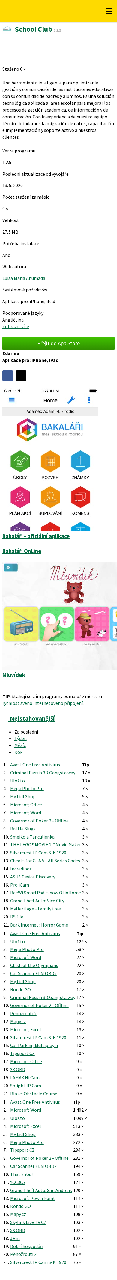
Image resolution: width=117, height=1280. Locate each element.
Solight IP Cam (25, 1085)
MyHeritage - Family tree (35, 909)
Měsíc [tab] (20, 745)
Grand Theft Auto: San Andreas (41, 1190)
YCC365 (17, 1182)
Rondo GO (20, 989)
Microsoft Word (25, 813)
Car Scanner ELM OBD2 (33, 973)
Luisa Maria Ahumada (23, 278)
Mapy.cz (18, 1021)
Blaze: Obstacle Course (33, 1094)
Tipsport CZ (22, 1053)
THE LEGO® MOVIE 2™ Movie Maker (45, 844)
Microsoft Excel (25, 1029)
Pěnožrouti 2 (23, 1013)
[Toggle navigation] (108, 11)
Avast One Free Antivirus (35, 765)
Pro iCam (19, 885)
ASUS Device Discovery (32, 877)
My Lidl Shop (23, 796)
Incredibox (21, 869)
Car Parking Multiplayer (34, 1045)
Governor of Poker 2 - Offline (39, 821)
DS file (16, 917)
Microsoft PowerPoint (32, 1198)
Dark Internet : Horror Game (39, 925)
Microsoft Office (26, 804)
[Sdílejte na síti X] (21, 375)
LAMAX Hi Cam (25, 1077)
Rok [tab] (18, 752)
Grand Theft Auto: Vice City (37, 901)
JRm (15, 1238)
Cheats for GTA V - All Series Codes (45, 861)
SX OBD (17, 1069)
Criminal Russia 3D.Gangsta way (42, 773)
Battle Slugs (23, 829)
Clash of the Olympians (34, 965)
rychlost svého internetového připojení (42, 703)
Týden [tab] (20, 738)
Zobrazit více (15, 326)
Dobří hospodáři (26, 1246)
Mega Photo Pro (27, 788)
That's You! (21, 1174)
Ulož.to (17, 781)
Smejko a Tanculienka (32, 837)
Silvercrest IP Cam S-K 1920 (38, 853)
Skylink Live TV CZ (28, 1222)
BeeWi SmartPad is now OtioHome (45, 892)
